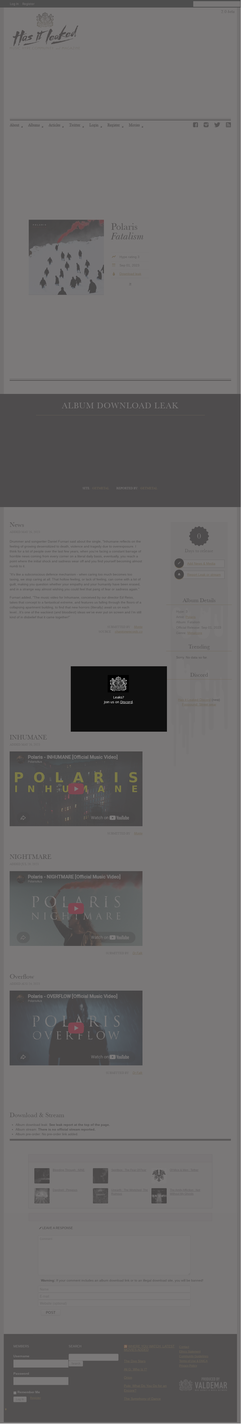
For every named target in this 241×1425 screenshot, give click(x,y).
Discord (126, 701)
